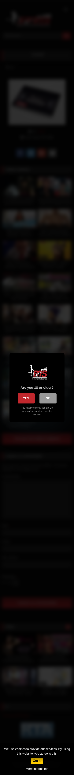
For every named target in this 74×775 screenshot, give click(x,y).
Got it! (37, 760)
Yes (26, 398)
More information (37, 768)
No (48, 398)
